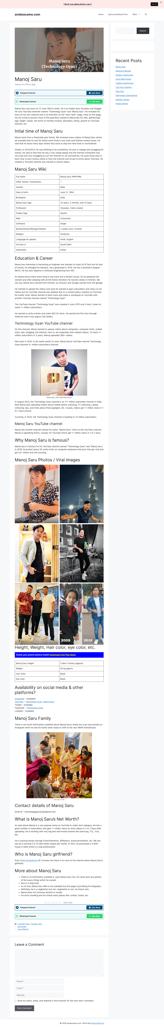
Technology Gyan (33, 702)
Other (134, 14)
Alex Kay (120, 91)
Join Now (95, 93)
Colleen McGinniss (125, 83)
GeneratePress (97, 1023)
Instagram (19, 699)
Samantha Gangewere (126, 95)
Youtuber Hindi (23, 924)
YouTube (19, 702)
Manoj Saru (48, 702)
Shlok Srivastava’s (28, 860)
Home (100, 14)
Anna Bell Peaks (123, 79)
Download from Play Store (63, 655)
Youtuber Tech (36, 924)
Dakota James (122, 99)
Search (143, 31)
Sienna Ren (22, 927)
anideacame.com (27, 14)
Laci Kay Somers (124, 87)
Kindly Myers (122, 103)
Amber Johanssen (124, 75)
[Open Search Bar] (146, 14)
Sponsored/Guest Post (118, 14)
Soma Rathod (23, 929)
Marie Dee (120, 67)
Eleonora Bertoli (123, 71)
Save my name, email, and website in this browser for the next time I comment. (55, 1000)
